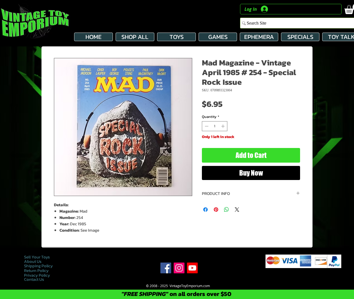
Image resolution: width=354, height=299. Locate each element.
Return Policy (36, 270)
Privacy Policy (37, 275)
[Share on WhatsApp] (226, 209)
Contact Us (34, 279)
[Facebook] (165, 268)
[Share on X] (237, 209)
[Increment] (223, 126)
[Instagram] (179, 268)
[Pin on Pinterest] (216, 209)
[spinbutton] (214, 126)
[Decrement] (206, 126)
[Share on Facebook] (205, 209)
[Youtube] (192, 268)
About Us (32, 261)
